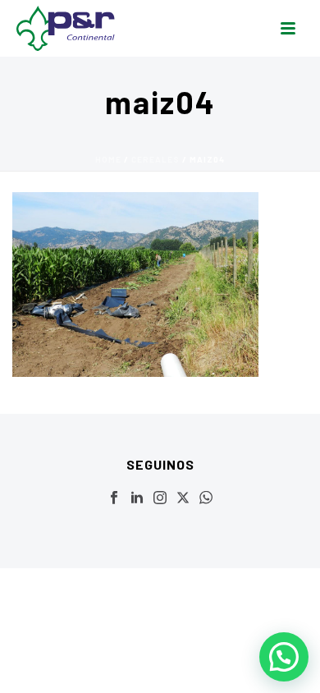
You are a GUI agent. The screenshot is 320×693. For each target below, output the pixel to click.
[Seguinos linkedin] (137, 498)
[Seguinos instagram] (160, 498)
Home (108, 159)
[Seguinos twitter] (183, 498)
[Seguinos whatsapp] (206, 498)
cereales (155, 159)
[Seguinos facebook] (114, 498)
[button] (284, 657)
